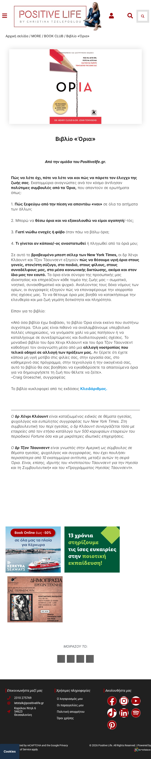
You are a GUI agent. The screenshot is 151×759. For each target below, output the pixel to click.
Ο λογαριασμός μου (70, 699)
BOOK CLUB (53, 36)
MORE (36, 36)
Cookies (10, 751)
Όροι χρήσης (65, 718)
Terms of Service (21, 749)
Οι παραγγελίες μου (70, 705)
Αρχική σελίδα (17, 36)
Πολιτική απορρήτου (71, 711)
